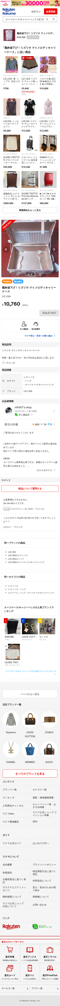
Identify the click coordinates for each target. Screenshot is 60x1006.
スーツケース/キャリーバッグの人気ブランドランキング (30, 671)
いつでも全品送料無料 (30, 958)
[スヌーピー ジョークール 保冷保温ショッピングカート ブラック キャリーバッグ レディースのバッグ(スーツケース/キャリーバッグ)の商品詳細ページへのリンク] (30, 143)
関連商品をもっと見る (30, 210)
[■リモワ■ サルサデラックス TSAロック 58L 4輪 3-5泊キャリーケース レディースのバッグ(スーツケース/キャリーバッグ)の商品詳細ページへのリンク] (48, 179)
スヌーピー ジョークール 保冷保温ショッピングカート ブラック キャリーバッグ (29, 164)
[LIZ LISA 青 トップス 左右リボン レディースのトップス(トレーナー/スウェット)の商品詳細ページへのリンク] (11, 64)
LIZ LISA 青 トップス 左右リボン (11, 81)
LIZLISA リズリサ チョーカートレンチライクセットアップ (29, 125)
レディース (29, 377)
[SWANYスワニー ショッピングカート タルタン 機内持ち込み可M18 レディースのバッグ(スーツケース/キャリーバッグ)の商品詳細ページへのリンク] (48, 143)
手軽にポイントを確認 (50, 977)
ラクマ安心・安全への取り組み (38, 335)
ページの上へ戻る (30, 694)
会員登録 (50, 11)
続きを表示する (44, 470)
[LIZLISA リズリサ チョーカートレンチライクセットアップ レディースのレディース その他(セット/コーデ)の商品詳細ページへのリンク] (30, 106)
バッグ (28, 380)
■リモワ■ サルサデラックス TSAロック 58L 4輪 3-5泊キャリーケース (48, 198)
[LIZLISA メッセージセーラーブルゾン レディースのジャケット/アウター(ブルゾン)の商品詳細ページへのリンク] (11, 106)
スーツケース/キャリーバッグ (11, 154)
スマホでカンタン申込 (10, 977)
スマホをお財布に (29, 977)
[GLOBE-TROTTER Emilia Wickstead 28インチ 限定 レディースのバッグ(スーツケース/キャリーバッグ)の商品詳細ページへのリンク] (30, 179)
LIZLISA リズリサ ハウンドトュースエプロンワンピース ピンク (48, 125)
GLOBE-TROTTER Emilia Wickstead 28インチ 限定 (30, 197)
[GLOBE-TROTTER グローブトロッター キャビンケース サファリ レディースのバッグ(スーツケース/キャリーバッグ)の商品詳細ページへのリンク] (11, 143)
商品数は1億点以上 (10, 958)
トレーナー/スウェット (11, 75)
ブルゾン (6, 118)
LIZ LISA (6, 296)
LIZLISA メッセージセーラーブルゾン (10, 124)
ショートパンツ (27, 75)
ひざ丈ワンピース (46, 118)
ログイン (36, 11)
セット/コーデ (27, 118)
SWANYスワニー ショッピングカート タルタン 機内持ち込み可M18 (48, 162)
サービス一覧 (8, 988)
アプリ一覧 (37, 988)
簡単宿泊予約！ (50, 958)
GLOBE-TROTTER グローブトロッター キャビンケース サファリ (11, 161)
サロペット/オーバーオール (48, 75)
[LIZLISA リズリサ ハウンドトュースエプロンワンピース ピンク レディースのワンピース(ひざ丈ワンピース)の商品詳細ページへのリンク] (48, 106)
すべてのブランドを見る (30, 774)
